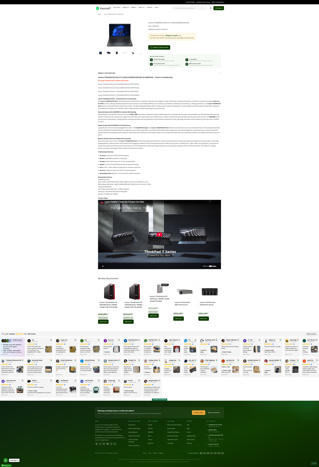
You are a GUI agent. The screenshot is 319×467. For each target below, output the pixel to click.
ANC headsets (118, 435)
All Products (132, 425)
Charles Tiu (132, 360)
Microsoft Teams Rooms (174, 425)
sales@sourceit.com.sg (203, 2)
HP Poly (150, 428)
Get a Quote (218, 8)
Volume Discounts (172, 439)
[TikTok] (111, 443)
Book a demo (199, 412)
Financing (170, 443)
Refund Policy (191, 439)
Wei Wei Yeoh (153, 340)
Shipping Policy (191, 436)
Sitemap (189, 443)
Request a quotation (213, 412)
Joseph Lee (172, 360)
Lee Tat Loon (311, 340)
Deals (156, 7)
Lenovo (150, 439)
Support (149, 7)
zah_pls (191, 360)
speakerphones (99, 438)
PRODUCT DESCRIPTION (106, 73)
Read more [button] (4, 354)
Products (126, 7)
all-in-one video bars (107, 435)
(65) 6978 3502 (190, 2)
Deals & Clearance (133, 445)
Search (189, 432)
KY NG (130, 380)
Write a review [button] (311, 334)
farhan (34, 380)
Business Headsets (134, 436)
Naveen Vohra (113, 360)
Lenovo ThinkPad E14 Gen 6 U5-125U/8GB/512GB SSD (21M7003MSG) (118, 84)
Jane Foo (310, 360)
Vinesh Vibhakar (231, 340)
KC (189, 340)
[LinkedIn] (96, 443)
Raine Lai (272, 340)
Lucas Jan (64, 340)
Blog (188, 428)
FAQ (188, 425)
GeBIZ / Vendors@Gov (217, 2)
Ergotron (150, 443)
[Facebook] (100, 443)
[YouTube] (107, 443)
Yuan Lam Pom (11, 380)
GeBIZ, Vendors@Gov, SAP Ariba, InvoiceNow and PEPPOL (167, 65)
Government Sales (172, 436)
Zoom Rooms (171, 428)
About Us (141, 7)
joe (86, 340)
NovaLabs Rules (37, 360)
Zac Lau (110, 340)
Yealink (150, 425)
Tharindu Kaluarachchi (13, 360)
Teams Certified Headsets (133, 441)
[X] (114, 443)
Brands (133, 7)
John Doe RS (89, 380)
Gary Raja (293, 340)
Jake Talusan (173, 340)
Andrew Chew (153, 360)
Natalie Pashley (253, 360)
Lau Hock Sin (230, 360)
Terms (149, 453)
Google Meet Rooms (173, 432)
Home (99, 14)
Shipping (151, 29)
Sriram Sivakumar (66, 360)
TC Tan (250, 340)
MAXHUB (150, 432)
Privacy (145, 453)
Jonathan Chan (210, 340)
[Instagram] (103, 443)
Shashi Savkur (153, 380)
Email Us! (6, 465)
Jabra (149, 436)
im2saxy (292, 360)
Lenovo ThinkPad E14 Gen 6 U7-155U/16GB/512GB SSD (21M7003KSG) (118, 95)
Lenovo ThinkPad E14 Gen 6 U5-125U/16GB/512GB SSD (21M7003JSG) (118, 88)
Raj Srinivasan (133, 340)
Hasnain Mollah (274, 360)
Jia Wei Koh (64, 380)
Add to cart (103, 321)
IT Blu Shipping (210, 360)
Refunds (155, 453)
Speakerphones (133, 432)
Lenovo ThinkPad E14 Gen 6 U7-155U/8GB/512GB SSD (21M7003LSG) (118, 91)
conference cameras (113, 438)
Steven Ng (111, 380)
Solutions (116, 7)
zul (33, 340)
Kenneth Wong (90, 360)
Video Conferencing (134, 428)
